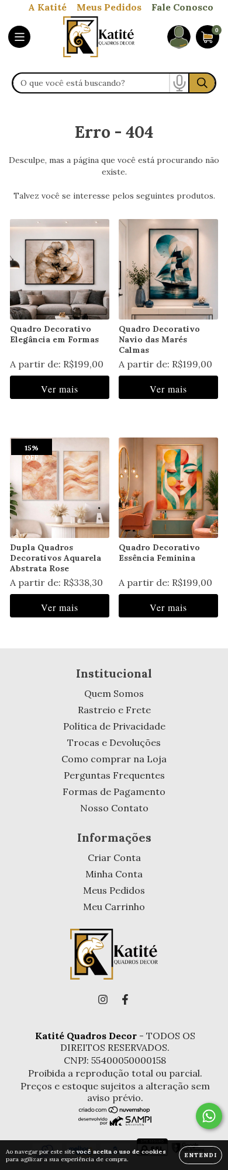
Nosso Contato (114, 808)
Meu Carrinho (114, 906)
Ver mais (59, 389)
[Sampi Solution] (114, 1122)
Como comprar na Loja (114, 759)
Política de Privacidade (114, 726)
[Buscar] (202, 82)
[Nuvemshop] (114, 1110)
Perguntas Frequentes (114, 775)
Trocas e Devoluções (114, 742)
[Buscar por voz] (179, 83)
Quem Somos (114, 693)
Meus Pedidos (109, 7)
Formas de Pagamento (114, 791)
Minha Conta (114, 874)
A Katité (47, 7)
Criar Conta (114, 857)
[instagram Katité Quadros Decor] (103, 999)
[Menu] (19, 37)
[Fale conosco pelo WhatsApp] (209, 1116)
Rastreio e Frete (114, 710)
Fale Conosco (182, 7)
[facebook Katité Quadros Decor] (125, 999)
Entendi (200, 1155)
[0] (207, 43)
